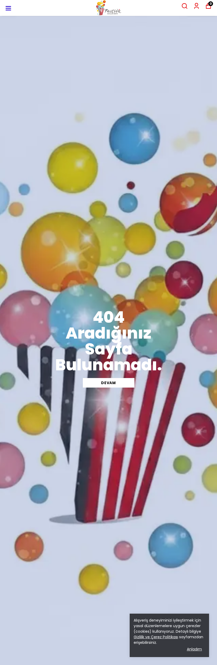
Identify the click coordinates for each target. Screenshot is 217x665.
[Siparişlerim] (196, 6)
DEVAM (108, 382)
